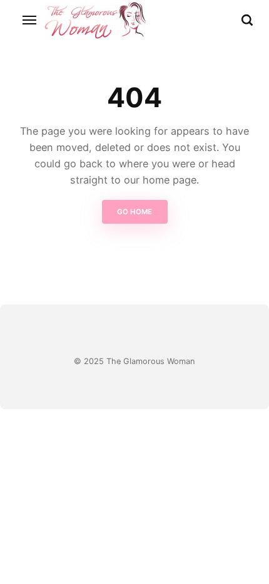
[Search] (247, 20)
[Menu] (30, 20)
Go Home (134, 211)
